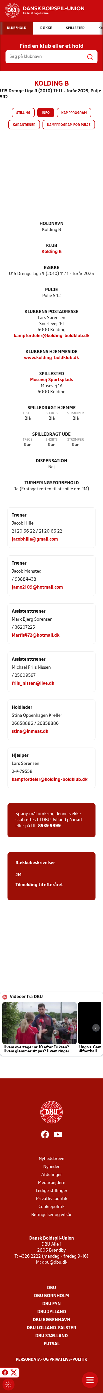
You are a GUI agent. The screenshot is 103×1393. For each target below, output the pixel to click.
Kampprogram (74, 113)
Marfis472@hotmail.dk (36, 635)
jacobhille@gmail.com (35, 539)
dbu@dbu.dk (54, 1262)
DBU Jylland (51, 1312)
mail (77, 820)
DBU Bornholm (51, 1296)
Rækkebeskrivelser (35, 863)
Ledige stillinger (52, 1191)
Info (46, 113)
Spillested (51, 374)
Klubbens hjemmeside (52, 352)
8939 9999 (49, 826)
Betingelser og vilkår (51, 1215)
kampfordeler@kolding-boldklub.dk (52, 336)
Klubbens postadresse (51, 312)
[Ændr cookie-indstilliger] (8, 1384)
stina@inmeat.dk (30, 732)
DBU (51, 1288)
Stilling (23, 113)
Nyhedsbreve (51, 1159)
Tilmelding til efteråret (39, 885)
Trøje (27, 413)
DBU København (51, 1320)
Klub (51, 246)
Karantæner (24, 125)
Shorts (52, 413)
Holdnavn (52, 224)
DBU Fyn (51, 1304)
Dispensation (51, 461)
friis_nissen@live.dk (33, 683)
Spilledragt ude (51, 434)
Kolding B (52, 252)
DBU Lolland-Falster (51, 1328)
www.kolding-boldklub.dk (51, 358)
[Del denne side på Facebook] (5, 1373)
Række (52, 268)
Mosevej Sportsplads (51, 380)
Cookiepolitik (51, 1207)
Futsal (52, 1344)
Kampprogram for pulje (68, 125)
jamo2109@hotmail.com (37, 587)
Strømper (75, 413)
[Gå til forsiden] (42, 10)
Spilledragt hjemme (52, 408)
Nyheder (51, 1167)
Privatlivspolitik (51, 1199)
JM (19, 875)
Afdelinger (51, 1175)
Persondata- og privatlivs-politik (51, 1359)
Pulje (51, 290)
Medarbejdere (51, 1183)
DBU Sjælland (51, 1336)
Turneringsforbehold (51, 483)
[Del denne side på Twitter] (13, 1373)
